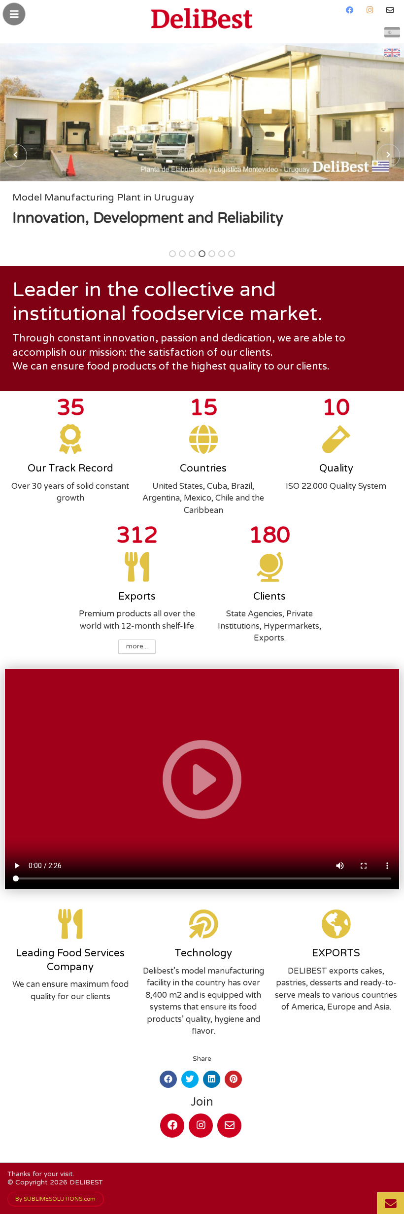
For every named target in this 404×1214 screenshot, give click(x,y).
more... (137, 646)
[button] (172, 254)
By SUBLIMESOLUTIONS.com (55, 1198)
